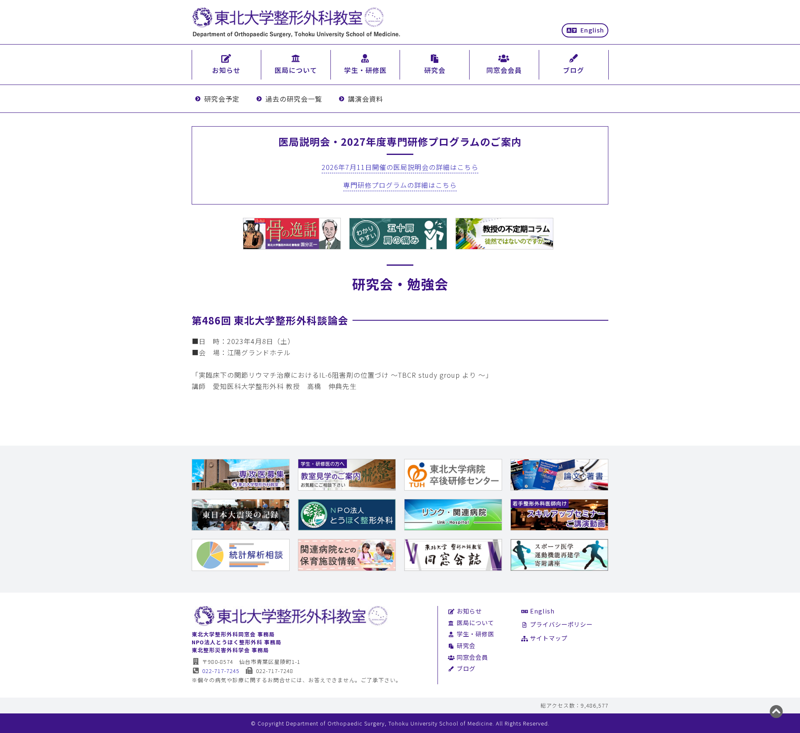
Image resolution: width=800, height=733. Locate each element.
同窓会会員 (472, 657)
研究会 (466, 645)
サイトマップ (549, 637)
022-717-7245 (221, 671)
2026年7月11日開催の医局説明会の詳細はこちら (400, 167)
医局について (475, 622)
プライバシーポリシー (561, 624)
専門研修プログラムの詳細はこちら (400, 185)
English (592, 29)
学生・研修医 (475, 633)
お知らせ (469, 610)
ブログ (466, 668)
